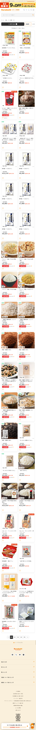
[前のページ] (8, 637)
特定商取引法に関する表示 (18, 696)
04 (21, 637)
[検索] (24, 10)
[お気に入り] (26, 10)
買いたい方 (4, 672)
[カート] (31, 10)
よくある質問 (18, 707)
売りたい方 (4, 667)
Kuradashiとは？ (31, 1)
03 (18, 637)
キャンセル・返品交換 (18, 698)
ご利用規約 (18, 691)
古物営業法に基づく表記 (18, 693)
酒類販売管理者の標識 (18, 705)
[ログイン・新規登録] (29, 10)
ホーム (2, 20)
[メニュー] (33, 10)
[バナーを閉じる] (33, 726)
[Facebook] (12, 654)
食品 (6, 20)
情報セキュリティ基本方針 (18, 703)
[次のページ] (27, 637)
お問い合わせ (18, 710)
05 (24, 637)
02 (15, 637)
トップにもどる (19, 642)
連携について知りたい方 (7, 682)
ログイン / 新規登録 (15, 9)
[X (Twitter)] (16, 654)
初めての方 (4, 662)
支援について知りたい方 (7, 677)
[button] (14, 54)
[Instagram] (23, 654)
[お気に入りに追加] (3, 57)
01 (11, 637)
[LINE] (20, 654)
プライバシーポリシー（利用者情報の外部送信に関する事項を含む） (18, 700)
